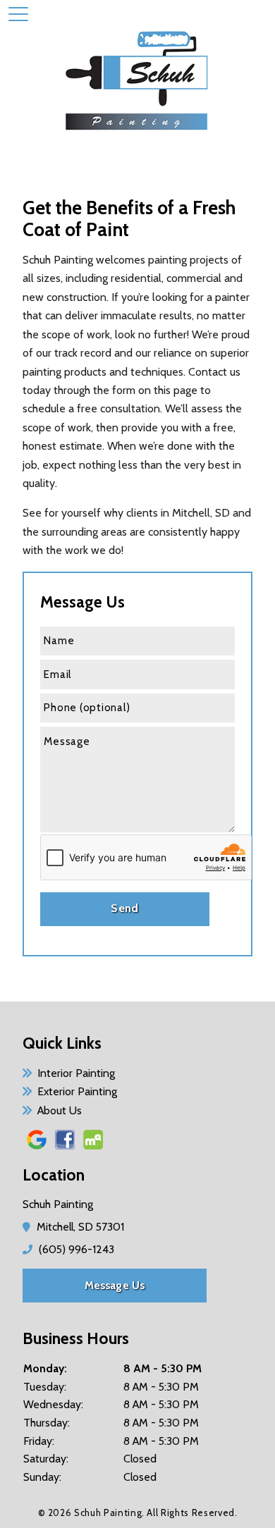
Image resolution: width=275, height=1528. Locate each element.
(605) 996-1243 (76, 1249)
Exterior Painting (77, 1091)
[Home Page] (137, 84)
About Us (59, 1110)
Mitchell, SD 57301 (81, 1226)
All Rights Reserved (190, 1512)
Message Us (115, 1285)
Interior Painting (76, 1073)
